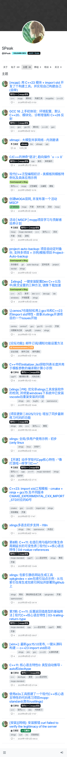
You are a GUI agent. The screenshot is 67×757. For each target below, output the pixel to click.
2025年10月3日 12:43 (27, 273)
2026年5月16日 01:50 (27, 102)
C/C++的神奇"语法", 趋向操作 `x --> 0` (36, 157)
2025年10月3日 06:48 (27, 302)
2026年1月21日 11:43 (27, 380)
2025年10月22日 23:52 (28, 240)
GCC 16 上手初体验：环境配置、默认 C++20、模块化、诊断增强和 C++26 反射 (36, 115)
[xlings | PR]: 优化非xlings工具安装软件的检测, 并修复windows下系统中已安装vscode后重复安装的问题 (36, 393)
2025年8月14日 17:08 (27, 356)
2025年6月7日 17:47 (26, 516)
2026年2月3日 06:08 (27, 211)
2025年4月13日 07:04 (27, 685)
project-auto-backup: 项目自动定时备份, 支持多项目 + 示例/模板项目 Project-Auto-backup (36, 252)
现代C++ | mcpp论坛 (19, 94)
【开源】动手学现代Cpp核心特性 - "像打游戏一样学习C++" (35, 461)
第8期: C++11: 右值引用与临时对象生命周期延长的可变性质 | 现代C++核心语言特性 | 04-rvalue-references (36, 546)
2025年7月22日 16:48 (27, 405)
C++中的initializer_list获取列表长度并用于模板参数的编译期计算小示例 (36, 366)
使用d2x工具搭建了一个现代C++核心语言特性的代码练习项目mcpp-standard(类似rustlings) (36, 697)
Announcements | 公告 (22, 347)
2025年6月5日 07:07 (27, 656)
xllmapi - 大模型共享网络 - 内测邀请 (33, 140)
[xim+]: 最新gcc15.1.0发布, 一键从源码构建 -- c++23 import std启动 (35, 646)
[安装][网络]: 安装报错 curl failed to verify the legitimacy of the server (33, 724)
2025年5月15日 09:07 (27, 635)
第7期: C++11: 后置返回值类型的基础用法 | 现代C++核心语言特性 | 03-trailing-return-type (36, 615)
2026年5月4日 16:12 (26, 131)
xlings (13, 322)
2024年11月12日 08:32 (28, 739)
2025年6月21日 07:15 (27, 480)
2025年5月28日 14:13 (27, 533)
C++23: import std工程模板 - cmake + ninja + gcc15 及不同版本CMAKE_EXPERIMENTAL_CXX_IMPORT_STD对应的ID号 (36, 494)
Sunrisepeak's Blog (19, 182)
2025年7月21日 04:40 (27, 430)
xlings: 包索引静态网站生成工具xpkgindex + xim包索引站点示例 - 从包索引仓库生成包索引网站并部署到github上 (36, 580)
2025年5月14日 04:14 (27, 602)
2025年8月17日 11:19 (27, 334)
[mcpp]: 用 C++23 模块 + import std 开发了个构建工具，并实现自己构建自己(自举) (36, 86)
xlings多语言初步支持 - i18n (28, 525)
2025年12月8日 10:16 (27, 190)
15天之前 (23, 148)
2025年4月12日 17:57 (27, 714)
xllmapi (24, 144)
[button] (4, 753)
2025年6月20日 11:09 (27, 451)
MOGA (15, 207)
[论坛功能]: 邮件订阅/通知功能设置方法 (36, 343)
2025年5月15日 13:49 (27, 566)
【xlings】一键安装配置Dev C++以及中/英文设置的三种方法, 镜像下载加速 (35, 283)
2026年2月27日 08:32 (27, 165)
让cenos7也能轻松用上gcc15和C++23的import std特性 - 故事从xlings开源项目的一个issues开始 (36, 314)
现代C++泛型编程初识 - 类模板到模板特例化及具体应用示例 (36, 176)
